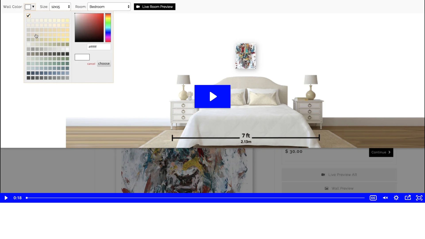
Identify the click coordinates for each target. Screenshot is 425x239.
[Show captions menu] (373, 198)
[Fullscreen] (419, 198)
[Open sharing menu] (407, 198)
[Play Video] (6, 198)
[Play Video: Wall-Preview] (213, 96)
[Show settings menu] (396, 198)
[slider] (196, 198)
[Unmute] (384, 198)
